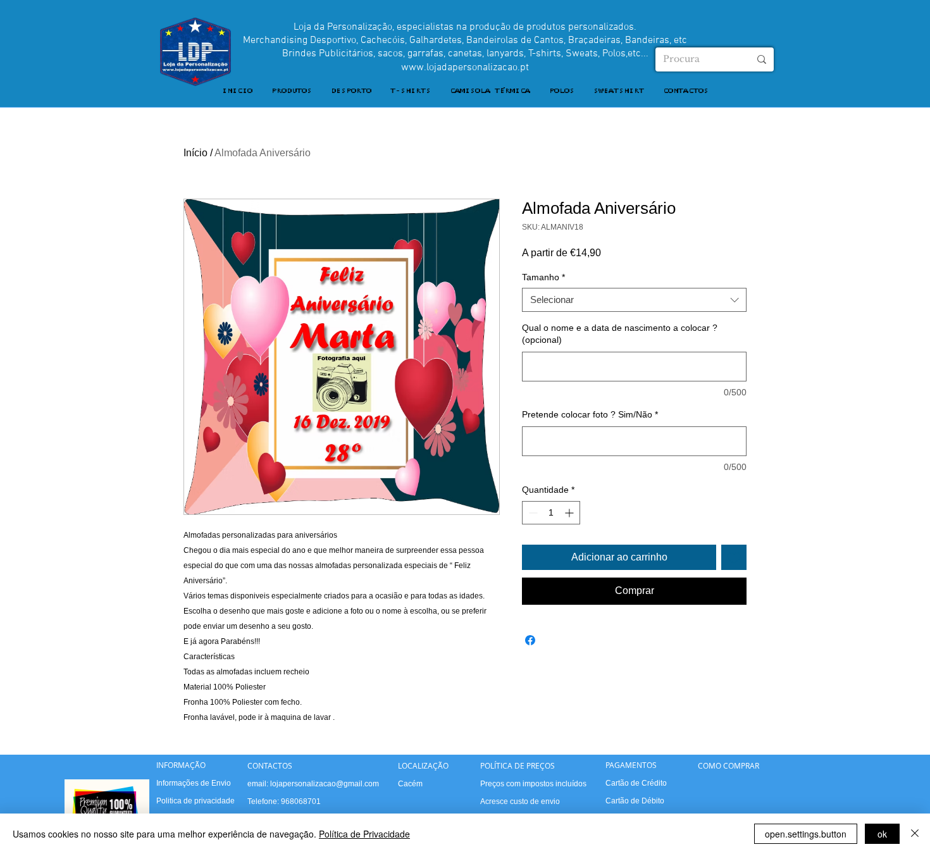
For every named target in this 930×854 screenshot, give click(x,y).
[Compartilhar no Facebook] (530, 640)
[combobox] (634, 300)
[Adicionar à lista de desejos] (734, 557)
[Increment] (570, 513)
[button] (291, 91)
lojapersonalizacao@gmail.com (324, 783)
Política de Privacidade (364, 833)
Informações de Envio (193, 783)
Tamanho (543, 277)
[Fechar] (914, 834)
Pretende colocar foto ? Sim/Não (590, 414)
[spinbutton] (551, 513)
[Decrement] (532, 513)
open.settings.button (805, 833)
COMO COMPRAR (728, 765)
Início (195, 152)
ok (882, 833)
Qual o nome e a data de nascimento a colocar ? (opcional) (619, 334)
